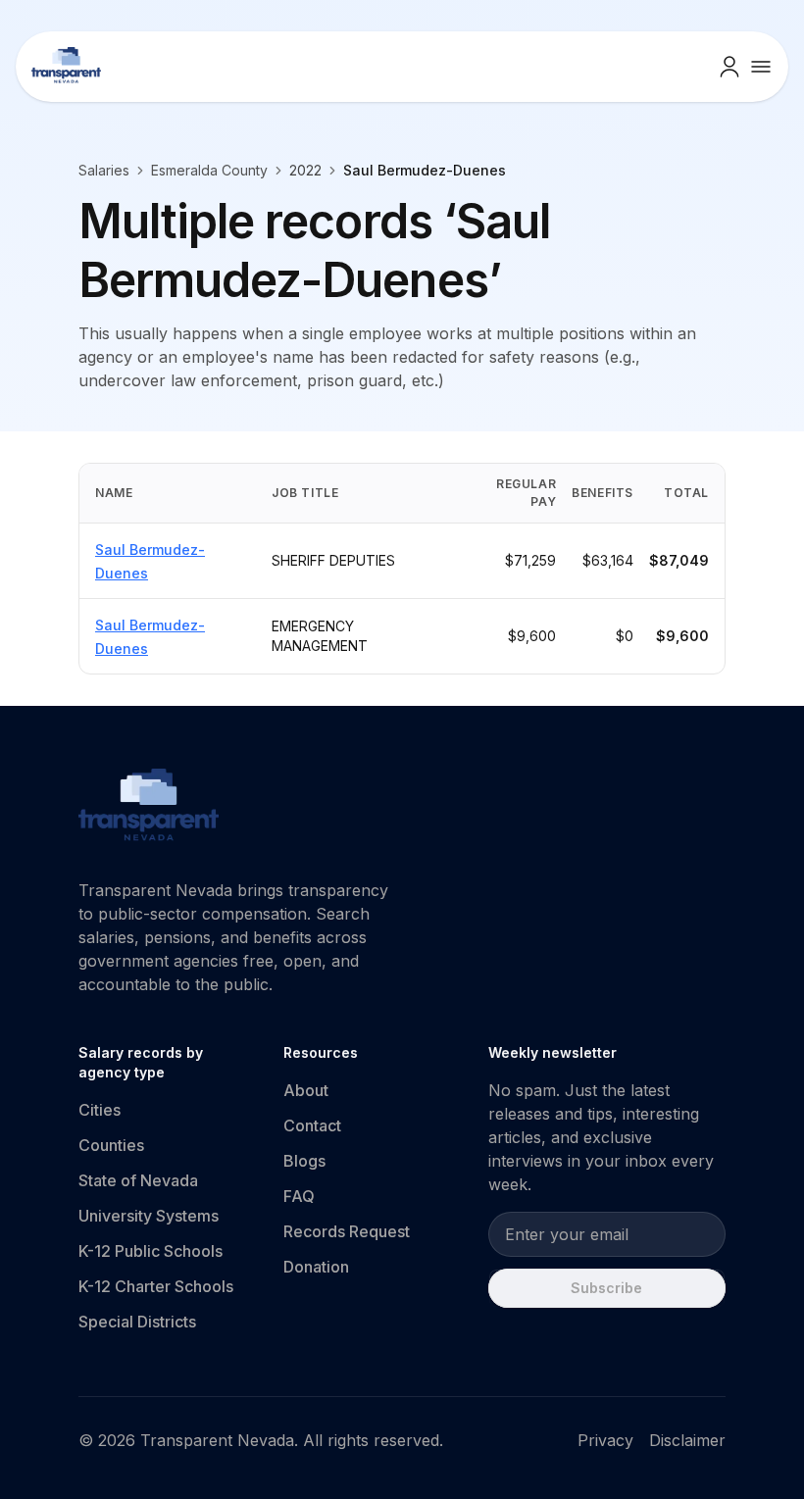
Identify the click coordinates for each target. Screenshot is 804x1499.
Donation (316, 1266)
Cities (99, 1110)
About (305, 1090)
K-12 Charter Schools (155, 1286)
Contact (312, 1125)
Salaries (103, 170)
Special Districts (137, 1321)
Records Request (346, 1231)
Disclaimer (687, 1440)
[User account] (729, 66)
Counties (111, 1145)
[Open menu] (761, 66)
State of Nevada (138, 1180)
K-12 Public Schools (150, 1251)
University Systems (148, 1215)
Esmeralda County (209, 170)
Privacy (605, 1440)
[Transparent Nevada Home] (148, 808)
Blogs (304, 1161)
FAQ (299, 1196)
